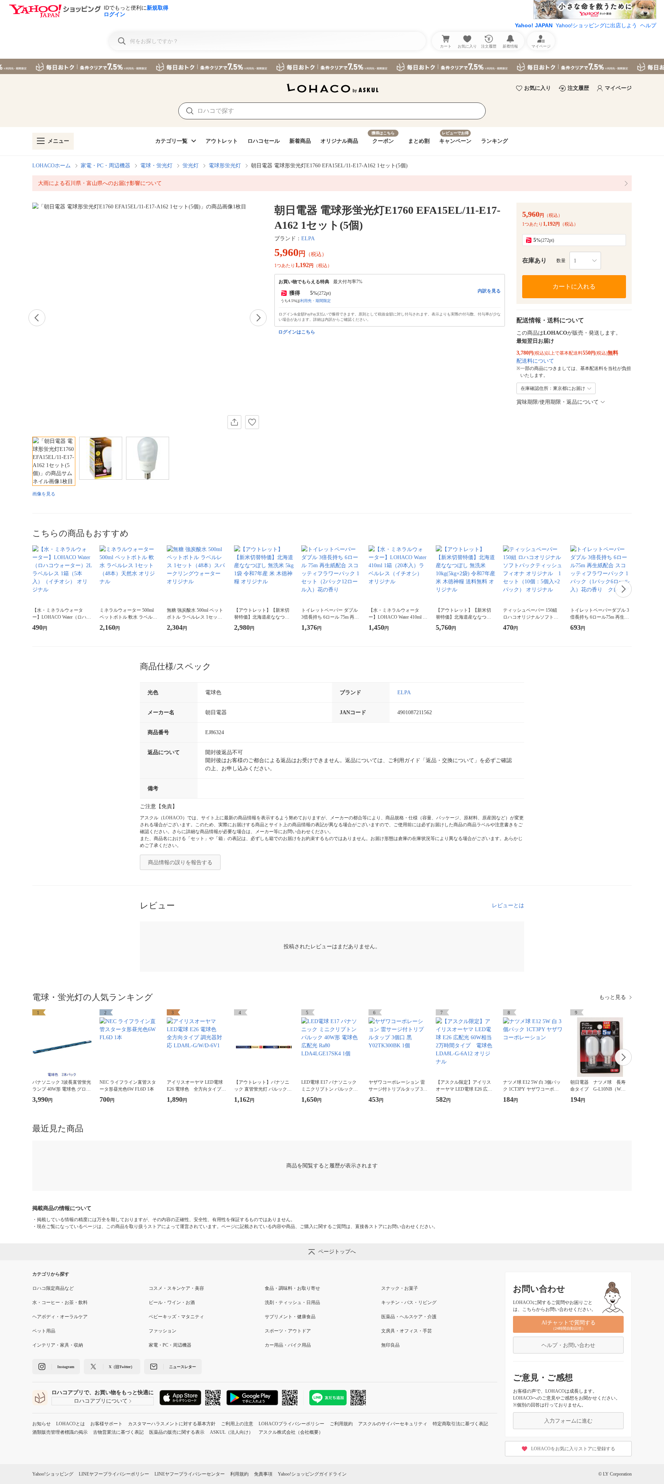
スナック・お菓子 (399, 1288)
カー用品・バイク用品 (288, 1345)
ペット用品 (43, 1331)
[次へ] (258, 317)
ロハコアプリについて (101, 1401)
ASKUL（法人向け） (231, 1432)
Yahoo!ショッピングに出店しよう (596, 25)
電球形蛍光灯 (225, 165)
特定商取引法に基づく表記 (460, 1423)
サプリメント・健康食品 (290, 1316)
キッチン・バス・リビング (409, 1302)
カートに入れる (574, 286)
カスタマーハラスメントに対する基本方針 (172, 1423)
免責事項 (263, 1474)
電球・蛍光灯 (156, 165)
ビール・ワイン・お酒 (172, 1302)
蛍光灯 (191, 165)
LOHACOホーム (51, 165)
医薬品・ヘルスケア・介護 (409, 1316)
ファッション (162, 1331)
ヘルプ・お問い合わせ (568, 1345)
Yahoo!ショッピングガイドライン (312, 1474)
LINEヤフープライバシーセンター (189, 1474)
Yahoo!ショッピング (52, 1474)
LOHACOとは (70, 1423)
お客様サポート (106, 1423)
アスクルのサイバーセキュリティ (392, 1423)
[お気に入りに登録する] (252, 422)
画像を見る (43, 494)
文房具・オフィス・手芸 (406, 1331)
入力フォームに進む (568, 1421)
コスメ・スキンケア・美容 (176, 1288)
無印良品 (390, 1345)
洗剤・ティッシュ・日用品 (292, 1302)
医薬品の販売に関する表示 (176, 1432)
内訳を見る (489, 291)
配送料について (535, 361)
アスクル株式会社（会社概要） (291, 1432)
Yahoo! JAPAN (534, 25)
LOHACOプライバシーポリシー (291, 1423)
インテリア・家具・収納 (57, 1345)
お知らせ (41, 1423)
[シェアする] (234, 422)
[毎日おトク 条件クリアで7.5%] (332, 66)
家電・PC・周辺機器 (105, 165)
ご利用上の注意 (237, 1423)
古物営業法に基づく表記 (118, 1432)
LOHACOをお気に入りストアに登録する (573, 1448)
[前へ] (36, 317)
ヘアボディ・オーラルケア (60, 1316)
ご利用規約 (341, 1423)
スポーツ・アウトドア (288, 1331)
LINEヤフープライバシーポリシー (114, 1474)
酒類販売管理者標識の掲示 (60, 1432)
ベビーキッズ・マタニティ (176, 1316)
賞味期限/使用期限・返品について (557, 402)
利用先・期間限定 (315, 301)
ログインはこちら (296, 332)
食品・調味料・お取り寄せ (292, 1288)
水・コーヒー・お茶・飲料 (60, 1302)
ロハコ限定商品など (53, 1288)
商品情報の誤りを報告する (180, 862)
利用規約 (239, 1474)
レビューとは (508, 905)
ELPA (308, 238)
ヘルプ (648, 25)
